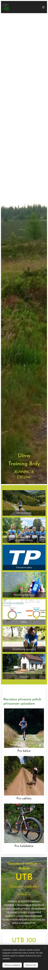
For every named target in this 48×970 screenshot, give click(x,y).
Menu (43, 7)
